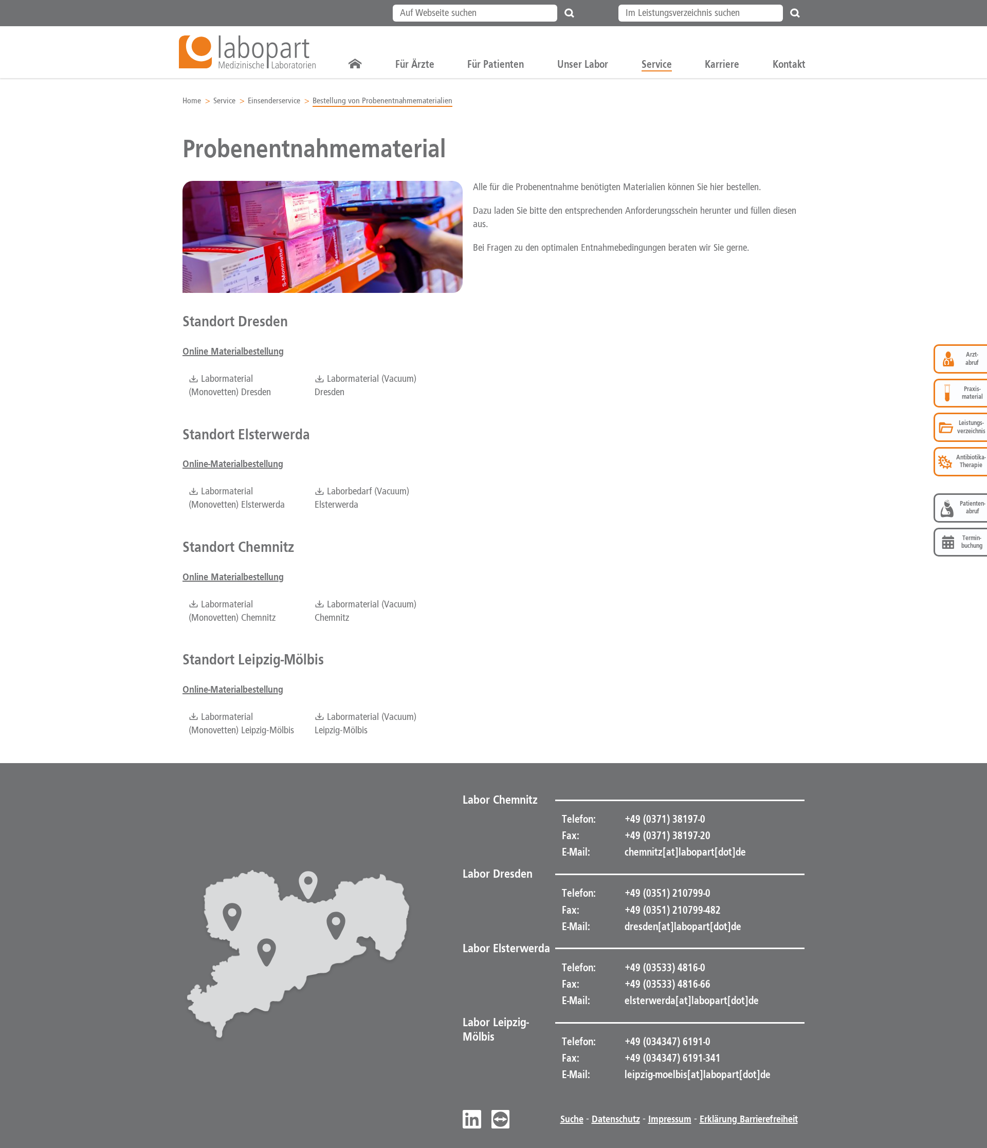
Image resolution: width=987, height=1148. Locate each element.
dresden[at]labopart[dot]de (683, 926)
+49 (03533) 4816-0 (664, 967)
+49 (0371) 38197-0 (664, 819)
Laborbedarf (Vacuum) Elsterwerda (362, 498)
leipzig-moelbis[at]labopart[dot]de (698, 1074)
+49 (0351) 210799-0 (666, 893)
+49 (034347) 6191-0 (666, 1041)
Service (224, 101)
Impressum (669, 1119)
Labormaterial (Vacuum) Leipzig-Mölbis (365, 724)
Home (191, 101)
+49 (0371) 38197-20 (666, 835)
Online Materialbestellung (233, 351)
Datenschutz (616, 1119)
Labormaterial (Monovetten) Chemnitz (232, 611)
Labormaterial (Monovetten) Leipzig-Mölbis (241, 724)
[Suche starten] (569, 13)
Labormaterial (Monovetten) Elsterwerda (237, 498)
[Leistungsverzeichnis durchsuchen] (795, 13)
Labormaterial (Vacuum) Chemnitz (365, 611)
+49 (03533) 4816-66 (666, 984)
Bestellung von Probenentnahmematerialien (382, 101)
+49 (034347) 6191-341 (672, 1058)
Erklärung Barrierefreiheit (749, 1119)
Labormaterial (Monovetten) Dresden (230, 386)
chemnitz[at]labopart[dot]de (685, 852)
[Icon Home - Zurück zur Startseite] (355, 64)
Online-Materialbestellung (232, 464)
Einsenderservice (274, 101)
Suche (571, 1119)
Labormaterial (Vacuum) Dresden (365, 386)
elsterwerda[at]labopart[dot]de (692, 1000)
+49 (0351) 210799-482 (672, 910)
